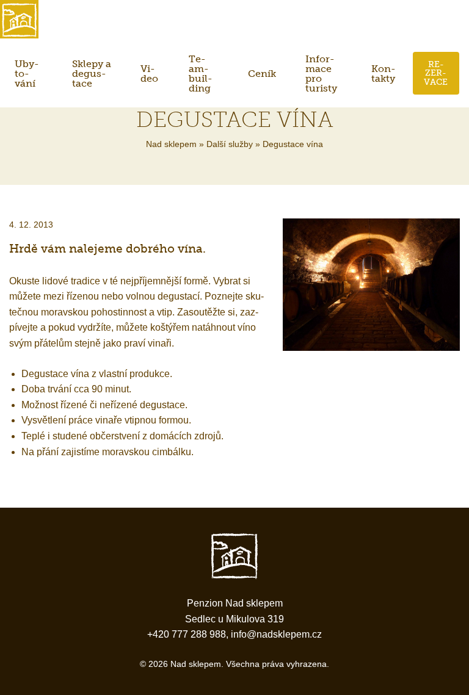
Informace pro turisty (321, 73)
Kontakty (383, 73)
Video (149, 73)
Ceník (262, 73)
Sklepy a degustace (91, 73)
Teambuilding (201, 73)
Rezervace (436, 73)
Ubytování (27, 73)
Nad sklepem (171, 144)
